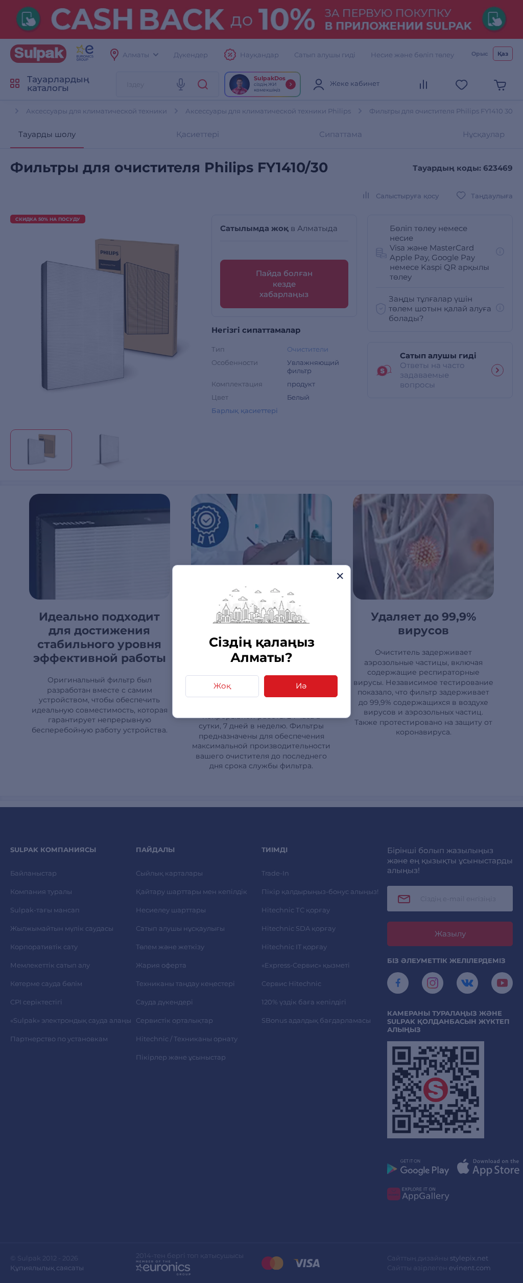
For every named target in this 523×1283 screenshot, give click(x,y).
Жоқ (222, 686)
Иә (301, 686)
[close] (340, 576)
